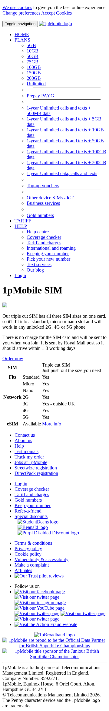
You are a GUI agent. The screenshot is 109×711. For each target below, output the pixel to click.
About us (23, 440)
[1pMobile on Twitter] (37, 597)
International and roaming (51, 248)
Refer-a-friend (28, 510)
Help (19, 446)
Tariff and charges (44, 242)
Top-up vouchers (43, 185)
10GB (32, 50)
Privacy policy (28, 548)
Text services (39, 264)
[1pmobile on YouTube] (39, 608)
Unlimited (36, 83)
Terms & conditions (33, 543)
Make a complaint (32, 564)
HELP (21, 226)
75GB (32, 61)
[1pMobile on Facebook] (40, 591)
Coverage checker (44, 237)
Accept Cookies (56, 12)
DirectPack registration (36, 473)
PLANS (22, 39)
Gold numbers (40, 215)
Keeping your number (48, 253)
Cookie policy (28, 554)
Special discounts (31, 516)
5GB (31, 45)
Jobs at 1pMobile (31, 462)
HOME (22, 34)
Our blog (35, 270)
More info (51, 423)
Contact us (25, 435)
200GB (34, 78)
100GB (34, 67)
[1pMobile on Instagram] (40, 602)
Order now (12, 358)
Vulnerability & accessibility (41, 559)
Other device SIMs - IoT (50, 197)
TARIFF (23, 220)
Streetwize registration (36, 467)
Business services (43, 203)
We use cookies (17, 7)
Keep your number (33, 505)
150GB (34, 72)
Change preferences (21, 12)
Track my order (29, 456)
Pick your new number (48, 259)
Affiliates (23, 570)
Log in (21, 483)
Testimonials (26, 451)
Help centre (38, 231)
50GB (32, 56)
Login (20, 275)
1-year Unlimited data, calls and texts (62, 173)
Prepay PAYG (40, 95)
